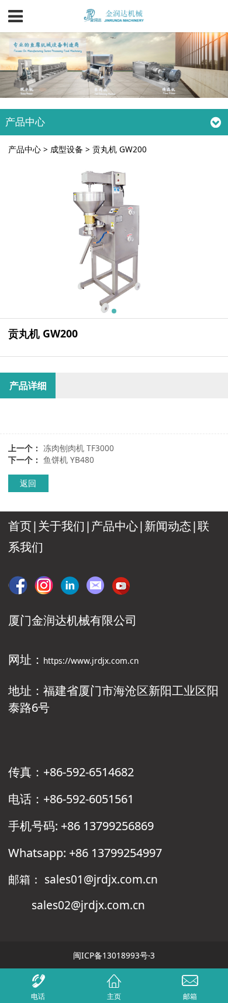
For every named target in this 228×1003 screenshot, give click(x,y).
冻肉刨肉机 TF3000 (78, 447)
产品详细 (28, 385)
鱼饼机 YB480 (68, 459)
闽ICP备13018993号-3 (114, 955)
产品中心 (24, 149)
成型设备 (66, 149)
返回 (28, 483)
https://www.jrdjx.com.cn (91, 660)
